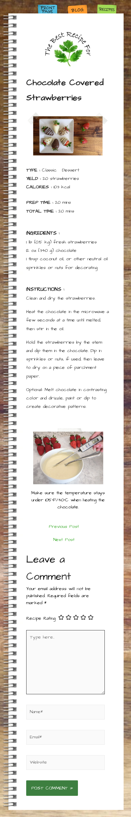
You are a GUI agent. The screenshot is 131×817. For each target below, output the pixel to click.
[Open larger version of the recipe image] (68, 135)
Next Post (64, 539)
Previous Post (64, 526)
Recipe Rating (40, 618)
